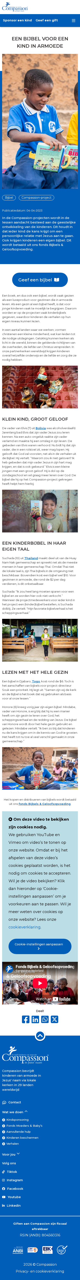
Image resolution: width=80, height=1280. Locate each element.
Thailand (31, 558)
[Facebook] (25, 1019)
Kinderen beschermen (22, 1137)
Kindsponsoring (17, 1119)
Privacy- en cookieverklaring (40, 1271)
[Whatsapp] (45, 1019)
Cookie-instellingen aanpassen (40, 944)
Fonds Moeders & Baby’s (24, 1125)
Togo (36, 681)
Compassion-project (36, 198)
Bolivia (41, 428)
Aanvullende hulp (18, 1131)
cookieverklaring (25, 927)
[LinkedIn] (35, 1019)
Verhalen (12, 1143)
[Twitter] (54, 1020)
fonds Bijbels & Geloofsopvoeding (45, 804)
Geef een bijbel (36, 279)
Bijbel (9, 198)
